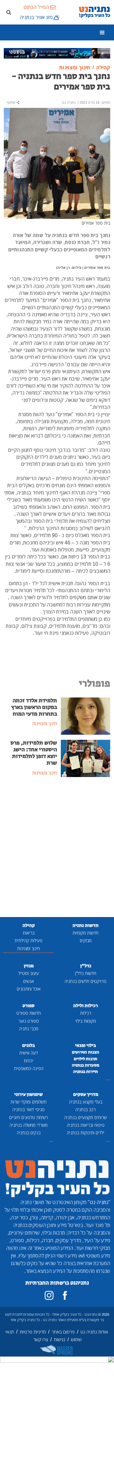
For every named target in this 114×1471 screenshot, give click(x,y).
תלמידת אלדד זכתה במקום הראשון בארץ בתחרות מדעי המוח (34, 707)
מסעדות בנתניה (85, 1065)
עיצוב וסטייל (28, 973)
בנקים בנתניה (29, 1133)
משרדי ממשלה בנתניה (29, 1125)
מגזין (29, 966)
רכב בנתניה (85, 1109)
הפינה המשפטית (28, 1068)
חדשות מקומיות (85, 933)
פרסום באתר (63, 1332)
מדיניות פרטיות (33, 1332)
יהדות (28, 1061)
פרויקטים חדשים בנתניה (85, 981)
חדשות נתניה (85, 925)
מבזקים (86, 940)
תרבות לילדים (85, 1059)
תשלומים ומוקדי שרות (28, 1102)
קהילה (28, 925)
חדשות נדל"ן (85, 973)
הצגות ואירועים (85, 1052)
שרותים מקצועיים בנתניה (85, 1117)
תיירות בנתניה (85, 1071)
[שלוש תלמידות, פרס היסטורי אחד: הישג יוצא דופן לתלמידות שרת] (85, 757)
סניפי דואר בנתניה (28, 1109)
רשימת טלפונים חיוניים (28, 1117)
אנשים (28, 981)
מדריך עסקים (85, 1094)
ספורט (28, 1005)
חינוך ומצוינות (28, 948)
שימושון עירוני (28, 1094)
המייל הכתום (36, 7)
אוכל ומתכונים (29, 989)
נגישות (59, 1339)
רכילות (85, 1013)
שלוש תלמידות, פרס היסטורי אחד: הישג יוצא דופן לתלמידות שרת (33, 753)
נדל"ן (85, 966)
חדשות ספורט (28, 1013)
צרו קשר (40, 1339)
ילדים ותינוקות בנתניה (85, 1133)
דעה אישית (28, 1053)
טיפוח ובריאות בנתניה (85, 1125)
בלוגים (28, 1045)
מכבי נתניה (28, 1029)
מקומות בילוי (85, 1021)
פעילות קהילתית (28, 940)
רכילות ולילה (85, 1005)
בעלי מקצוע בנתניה (85, 1102)
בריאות (29, 933)
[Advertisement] (57, 847)
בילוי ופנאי (85, 1045)
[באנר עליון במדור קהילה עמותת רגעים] (57, 52)
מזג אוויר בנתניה (36, 17)
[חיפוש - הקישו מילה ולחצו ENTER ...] (8, 12)
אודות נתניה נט (94, 1332)
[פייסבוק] (65, 1295)
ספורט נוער (28, 1021)
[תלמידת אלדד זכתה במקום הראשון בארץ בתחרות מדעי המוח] (85, 715)
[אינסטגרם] (49, 1295)
